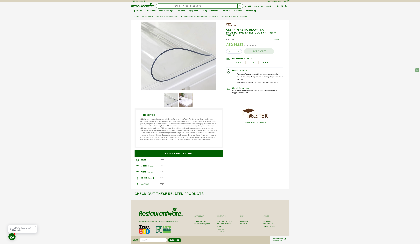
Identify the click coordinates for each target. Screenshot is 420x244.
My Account (244, 222)
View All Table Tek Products (255, 122)
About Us (220, 229)
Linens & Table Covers (156, 17)
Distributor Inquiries (202, 224)
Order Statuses (200, 222)
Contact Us (267, 222)
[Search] (240, 6)
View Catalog (268, 224)
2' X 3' (238, 62)
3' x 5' (252, 58)
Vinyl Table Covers (172, 17)
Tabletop (144, 17)
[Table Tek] (232, 26)
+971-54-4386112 (138, 1)
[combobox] (199, 6)
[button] (277, 6)
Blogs (219, 227)
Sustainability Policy (225, 222)
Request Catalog (269, 227)
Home (137, 17)
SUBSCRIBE (174, 240)
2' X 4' (252, 62)
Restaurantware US (224, 224)
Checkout (243, 224)
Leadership (221, 232)
